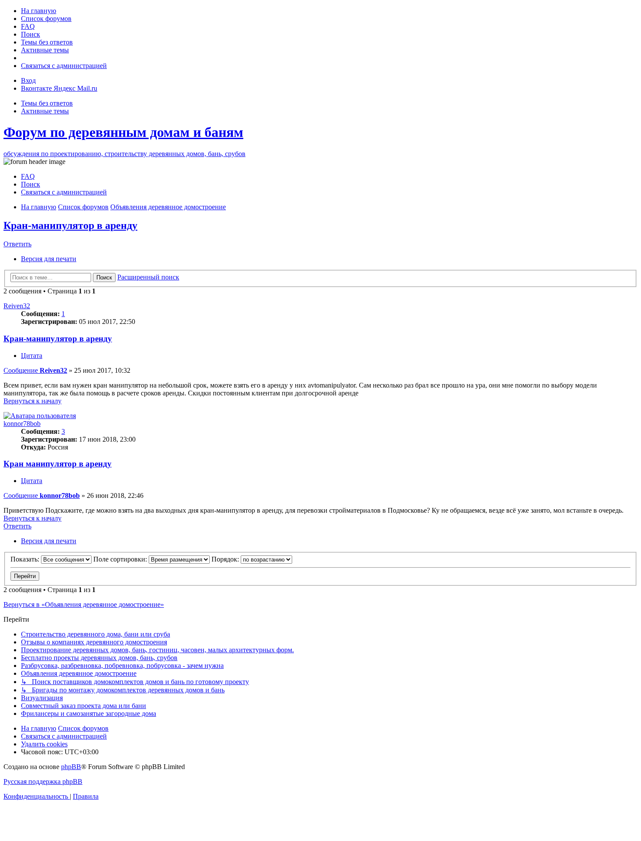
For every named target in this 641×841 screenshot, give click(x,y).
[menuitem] (38, 10)
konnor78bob (22, 423)
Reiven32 (16, 306)
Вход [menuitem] (28, 80)
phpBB (71, 766)
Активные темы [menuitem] (45, 111)
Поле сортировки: (121, 559)
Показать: (25, 559)
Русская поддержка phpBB (42, 781)
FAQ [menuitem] (28, 176)
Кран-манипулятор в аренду (70, 225)
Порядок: (226, 559)
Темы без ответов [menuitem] (47, 103)
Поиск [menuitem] (30, 184)
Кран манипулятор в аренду (57, 463)
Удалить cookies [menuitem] (44, 744)
